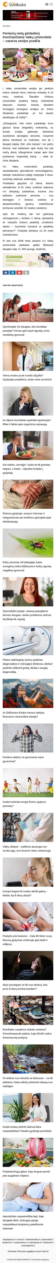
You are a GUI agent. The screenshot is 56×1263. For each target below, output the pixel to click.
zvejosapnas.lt (34, 1242)
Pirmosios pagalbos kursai (29, 1251)
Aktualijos (6, 26)
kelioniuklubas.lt (33, 1239)
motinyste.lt (48, 1242)
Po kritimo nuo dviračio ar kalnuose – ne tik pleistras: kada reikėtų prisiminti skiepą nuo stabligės (28, 1082)
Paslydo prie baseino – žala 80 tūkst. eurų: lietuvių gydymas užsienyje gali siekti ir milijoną (27, 940)
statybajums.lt (9, 1239)
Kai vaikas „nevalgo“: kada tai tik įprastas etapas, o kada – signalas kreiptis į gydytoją (26, 468)
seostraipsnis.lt (28, 1245)
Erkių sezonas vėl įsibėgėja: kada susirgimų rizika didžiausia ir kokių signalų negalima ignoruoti (27, 566)
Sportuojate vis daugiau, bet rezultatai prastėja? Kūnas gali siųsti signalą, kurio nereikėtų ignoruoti (26, 330)
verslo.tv (20, 1239)
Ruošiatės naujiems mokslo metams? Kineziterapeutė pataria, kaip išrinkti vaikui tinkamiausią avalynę (27, 1033)
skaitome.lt (7, 1242)
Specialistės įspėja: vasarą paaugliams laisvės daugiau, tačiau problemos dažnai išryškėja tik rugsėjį (27, 615)
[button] (46, 4)
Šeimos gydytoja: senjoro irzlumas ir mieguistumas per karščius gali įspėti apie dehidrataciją (27, 517)
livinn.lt (45, 1251)
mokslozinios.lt (20, 1242)
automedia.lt (47, 1239)
